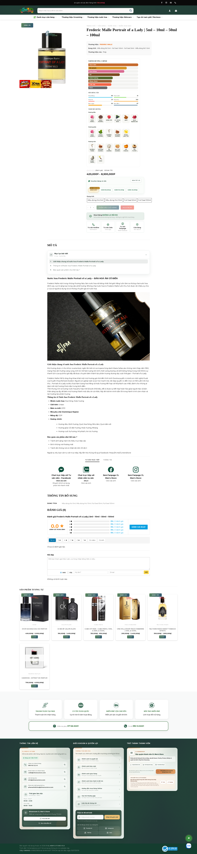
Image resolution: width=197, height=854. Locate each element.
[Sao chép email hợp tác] (64, 779)
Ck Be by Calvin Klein (66, 629)
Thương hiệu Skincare (122, 17)
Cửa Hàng (102, 26)
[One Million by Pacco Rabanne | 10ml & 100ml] (130, 608)
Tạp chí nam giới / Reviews (148, 17)
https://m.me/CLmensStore (120, 453)
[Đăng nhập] (169, 10)
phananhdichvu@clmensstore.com (40, 787)
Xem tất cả (136, 180)
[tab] (92, 460)
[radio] (95, 200)
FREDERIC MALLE (106, 44)
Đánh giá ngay (139, 527)
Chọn (34, 637)
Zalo (164, 782)
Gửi (146, 572)
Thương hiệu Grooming (72, 17)
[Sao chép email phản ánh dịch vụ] (64, 786)
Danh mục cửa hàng (45, 17)
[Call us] (175, 3)
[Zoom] (22, 85)
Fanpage (171, 782)
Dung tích (90, 196)
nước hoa (60, 401)
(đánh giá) (99, 170)
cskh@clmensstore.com (37, 772)
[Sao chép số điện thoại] (64, 765)
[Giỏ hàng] (176, 10)
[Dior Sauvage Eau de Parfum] (34, 608)
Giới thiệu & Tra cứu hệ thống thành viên (166, 771)
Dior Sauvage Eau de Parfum (34, 629)
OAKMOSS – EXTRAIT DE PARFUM (34, 678)
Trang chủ (91, 26)
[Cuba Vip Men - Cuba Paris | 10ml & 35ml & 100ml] (98, 608)
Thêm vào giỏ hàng (108, 208)
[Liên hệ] (189, 838)
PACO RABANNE (130, 624)
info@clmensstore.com (36, 780)
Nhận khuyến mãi (112, 817)
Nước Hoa (112, 26)
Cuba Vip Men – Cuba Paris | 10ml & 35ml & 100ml (98, 630)
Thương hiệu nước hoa (97, 17)
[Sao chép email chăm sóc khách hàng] (64, 772)
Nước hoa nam (125, 26)
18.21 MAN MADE (162, 624)
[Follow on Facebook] (162, 3)
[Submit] (130, 10)
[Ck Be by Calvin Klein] (66, 608)
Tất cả (52, 540)
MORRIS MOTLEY (34, 674)
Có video (92, 540)
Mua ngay (127, 208)
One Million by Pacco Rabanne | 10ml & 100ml (130, 630)
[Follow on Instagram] (166, 3)
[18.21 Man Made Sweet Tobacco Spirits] (163, 608)
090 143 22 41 (33, 765)
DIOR (34, 624)
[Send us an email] (171, 3)
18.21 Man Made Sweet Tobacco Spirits (162, 630)
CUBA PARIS (98, 624)
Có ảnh (101, 540)
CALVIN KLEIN (67, 624)
